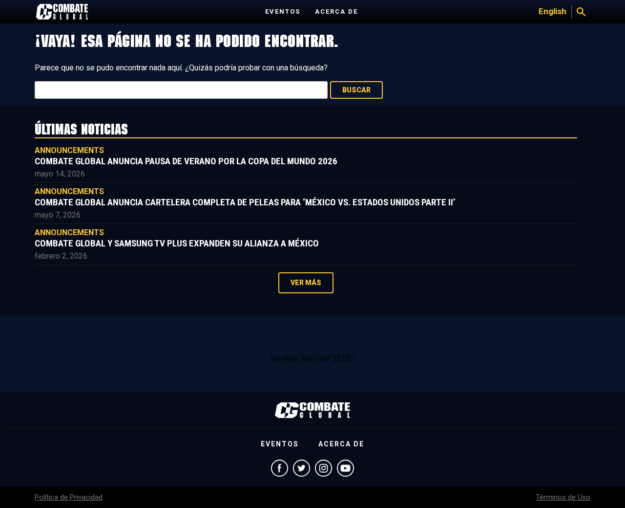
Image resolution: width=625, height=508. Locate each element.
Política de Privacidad (69, 497)
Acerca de (336, 11)
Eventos (282, 11)
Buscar (356, 90)
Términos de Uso (563, 497)
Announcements (69, 150)
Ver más (306, 283)
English (552, 11)
